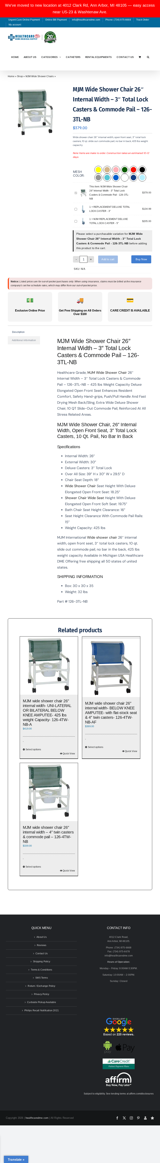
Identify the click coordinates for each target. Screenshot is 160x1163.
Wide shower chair (102, 537)
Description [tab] (18, 332)
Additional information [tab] (24, 340)
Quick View (69, 753)
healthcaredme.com (37, 1117)
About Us (41, 937)
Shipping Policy (41, 961)
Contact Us (42, 953)
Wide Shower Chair (80, 486)
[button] (148, 57)
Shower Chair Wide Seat (84, 498)
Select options (33, 749)
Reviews (41, 945)
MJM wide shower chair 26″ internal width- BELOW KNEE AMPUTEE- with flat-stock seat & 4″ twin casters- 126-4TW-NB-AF (111, 712)
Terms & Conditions (41, 969)
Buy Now (141, 259)
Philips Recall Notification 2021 (41, 1010)
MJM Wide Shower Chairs (40, 76)
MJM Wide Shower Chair (107, 372)
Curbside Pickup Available (41, 1002)
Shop (20, 76)
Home (11, 76)
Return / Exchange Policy (41, 986)
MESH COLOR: (78, 173)
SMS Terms (41, 977)
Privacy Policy (41, 994)
